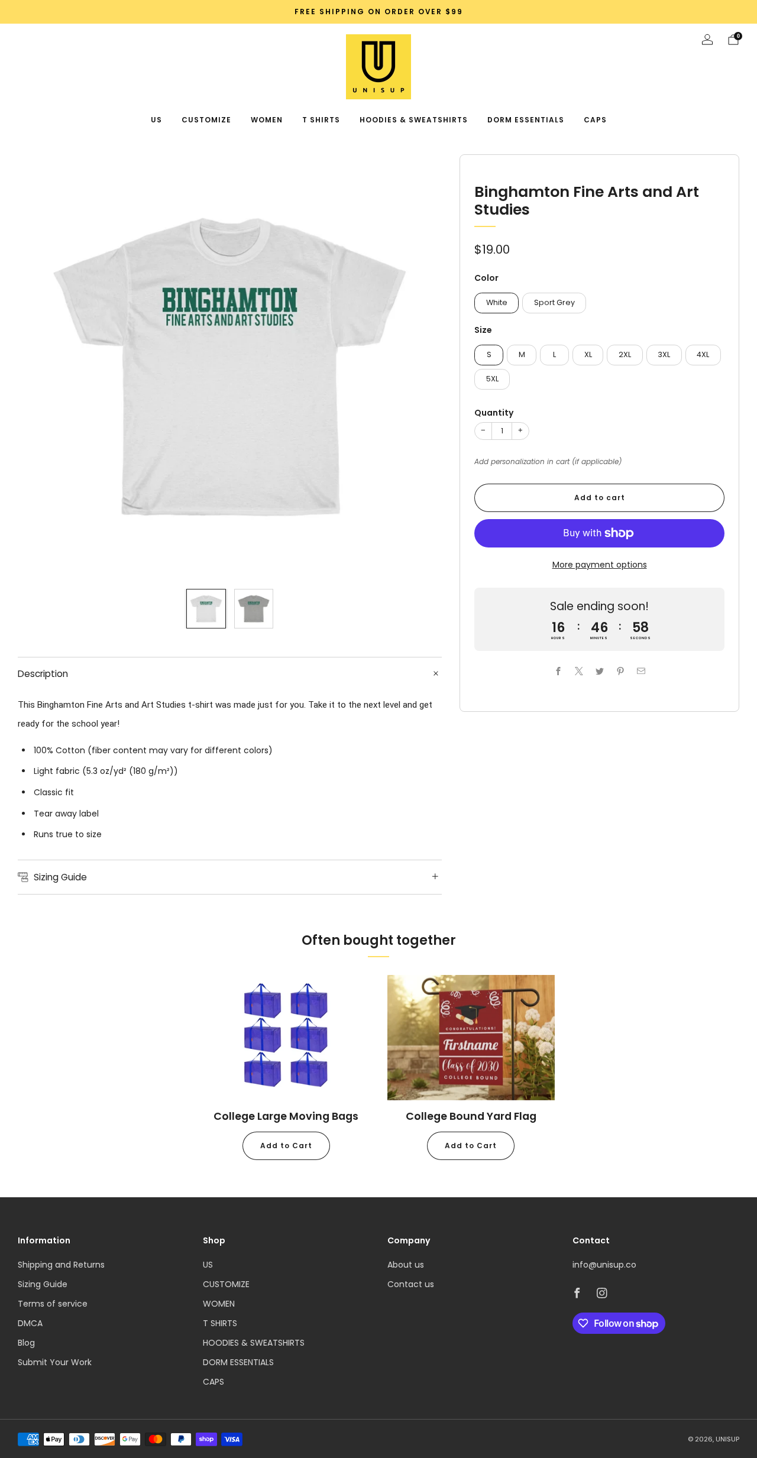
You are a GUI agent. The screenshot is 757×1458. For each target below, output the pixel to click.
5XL (492, 379)
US (156, 120)
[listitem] (378, 11)
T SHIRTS (321, 120)
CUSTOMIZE (206, 120)
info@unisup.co (604, 1265)
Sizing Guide (42, 1284)
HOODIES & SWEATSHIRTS (414, 120)
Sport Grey (554, 302)
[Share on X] (578, 671)
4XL (703, 354)
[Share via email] (641, 671)
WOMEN (267, 120)
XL (588, 354)
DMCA (30, 1323)
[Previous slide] (40, 366)
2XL (625, 354)
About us (405, 1265)
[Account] (707, 40)
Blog (26, 1343)
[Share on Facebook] (558, 671)
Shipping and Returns (61, 1265)
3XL (664, 354)
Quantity (493, 413)
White (496, 302)
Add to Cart (286, 1146)
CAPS (595, 120)
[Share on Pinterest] (620, 671)
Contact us (410, 1284)
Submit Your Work (55, 1362)
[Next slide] (418, 366)
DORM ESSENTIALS (525, 120)
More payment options (599, 565)
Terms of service (53, 1304)
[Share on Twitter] (599, 671)
